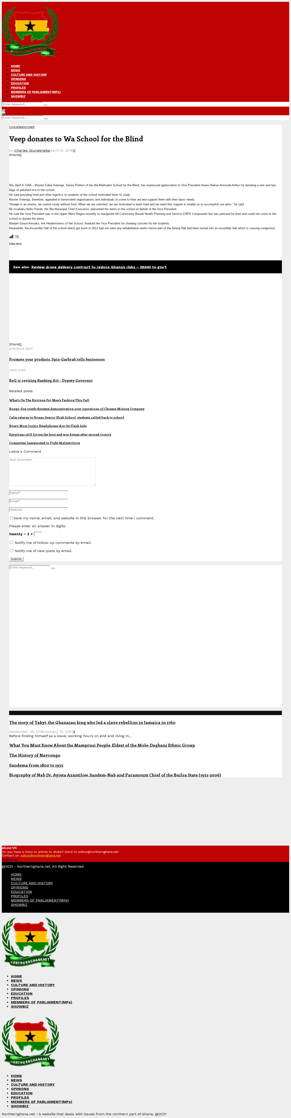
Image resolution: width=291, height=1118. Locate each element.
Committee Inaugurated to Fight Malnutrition (44, 443)
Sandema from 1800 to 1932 (36, 765)
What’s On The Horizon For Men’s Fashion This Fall (49, 400)
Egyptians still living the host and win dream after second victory (60, 434)
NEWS (15, 70)
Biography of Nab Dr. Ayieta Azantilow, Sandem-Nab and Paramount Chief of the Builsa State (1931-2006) (115, 775)
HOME (15, 66)
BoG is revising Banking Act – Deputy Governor (51, 380)
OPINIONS (18, 79)
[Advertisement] (92, 167)
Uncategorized (22, 127)
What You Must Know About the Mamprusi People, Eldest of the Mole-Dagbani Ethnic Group (102, 745)
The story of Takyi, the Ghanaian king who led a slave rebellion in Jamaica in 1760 (92, 722)
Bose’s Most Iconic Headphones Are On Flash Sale (48, 426)
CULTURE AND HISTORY (29, 74)
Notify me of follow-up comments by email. (53, 542)
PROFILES (18, 87)
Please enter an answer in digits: (37, 526)
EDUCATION (20, 83)
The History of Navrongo (34, 755)
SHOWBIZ (18, 96)
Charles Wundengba (32, 150)
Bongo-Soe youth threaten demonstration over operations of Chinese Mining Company (77, 409)
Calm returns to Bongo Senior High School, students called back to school (66, 417)
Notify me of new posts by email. (43, 551)
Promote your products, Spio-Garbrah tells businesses (57, 359)
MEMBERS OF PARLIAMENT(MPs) (36, 92)
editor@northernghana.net (41, 855)
